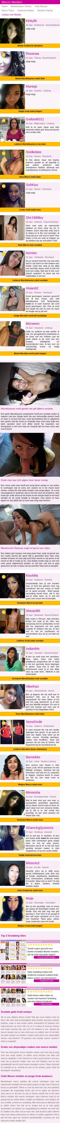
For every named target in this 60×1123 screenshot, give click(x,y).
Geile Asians (46, 1004)
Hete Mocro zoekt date (30, 177)
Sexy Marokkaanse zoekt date (30, 714)
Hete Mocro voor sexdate (30, 245)
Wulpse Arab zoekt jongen (30, 926)
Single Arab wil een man (30, 855)
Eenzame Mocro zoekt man (30, 820)
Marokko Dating (44, 10)
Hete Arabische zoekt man (30, 890)
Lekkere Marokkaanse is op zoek (30, 144)
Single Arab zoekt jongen (30, 111)
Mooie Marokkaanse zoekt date (30, 78)
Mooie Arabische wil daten (30, 46)
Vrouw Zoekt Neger (46, 957)
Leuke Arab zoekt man (30, 210)
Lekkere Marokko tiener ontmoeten (30, 749)
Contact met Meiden (11, 14)
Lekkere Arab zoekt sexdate (30, 641)
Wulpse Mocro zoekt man (30, 784)
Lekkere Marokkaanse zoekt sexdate (30, 280)
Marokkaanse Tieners (21, 6)
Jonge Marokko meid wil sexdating (30, 316)
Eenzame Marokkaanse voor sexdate (30, 678)
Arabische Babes (26, 10)
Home (4, 6)
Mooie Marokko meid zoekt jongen (30, 353)
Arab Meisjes (41, 6)
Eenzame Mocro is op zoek (30, 603)
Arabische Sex (46, 981)
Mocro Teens (8, 10)
